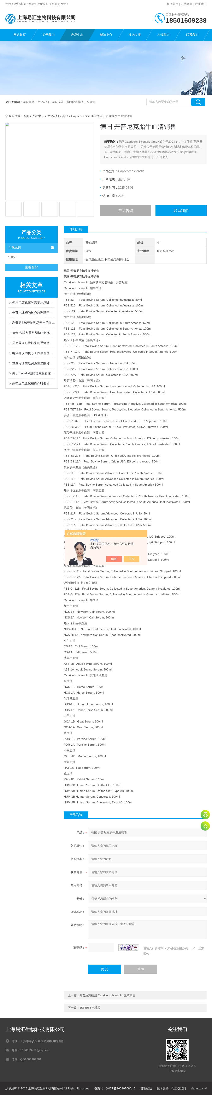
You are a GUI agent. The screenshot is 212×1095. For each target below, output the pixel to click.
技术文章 (135, 35)
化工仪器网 (178, 1088)
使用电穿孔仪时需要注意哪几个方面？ (33, 302)
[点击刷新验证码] (128, 947)
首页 (26, 116)
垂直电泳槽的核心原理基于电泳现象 (33, 312)
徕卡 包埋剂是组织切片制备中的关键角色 (33, 333)
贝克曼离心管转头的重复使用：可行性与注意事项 (33, 343)
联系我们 (201, 4)
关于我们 (48, 35)
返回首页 (172, 4)
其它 (65, 116)
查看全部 (31, 267)
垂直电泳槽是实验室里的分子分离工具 (33, 363)
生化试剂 (53, 116)
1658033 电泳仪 (90, 1007)
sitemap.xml (199, 1088)
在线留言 (187, 4)
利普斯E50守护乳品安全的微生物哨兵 (33, 322)
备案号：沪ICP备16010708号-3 (114, 1088)
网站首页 (19, 35)
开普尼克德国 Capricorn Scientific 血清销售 (107, 995)
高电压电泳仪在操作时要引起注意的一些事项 (33, 383)
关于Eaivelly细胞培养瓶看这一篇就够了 (33, 373)
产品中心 (77, 35)
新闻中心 (106, 35)
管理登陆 (146, 1088)
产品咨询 (125, 211)
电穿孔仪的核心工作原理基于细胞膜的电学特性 (33, 353)
